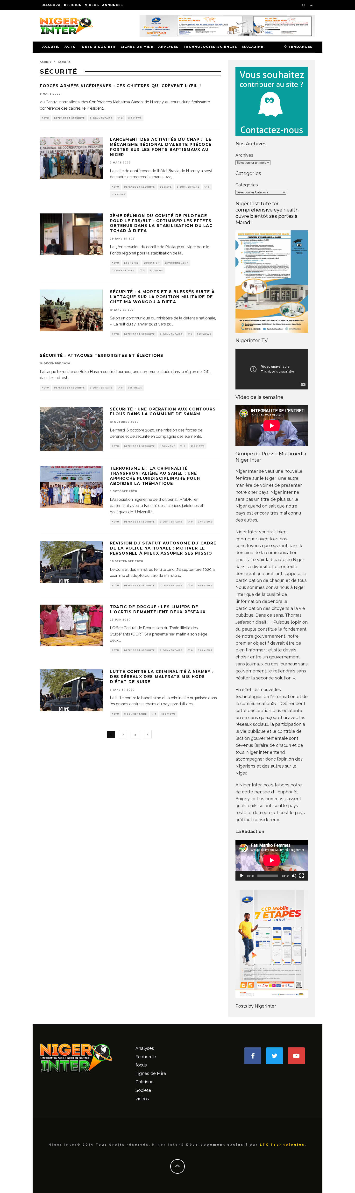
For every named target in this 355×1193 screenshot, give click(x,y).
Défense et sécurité (69, 118)
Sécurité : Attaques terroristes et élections (101, 355)
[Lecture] (241, 875)
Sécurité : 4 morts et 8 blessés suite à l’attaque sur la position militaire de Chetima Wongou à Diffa (162, 296)
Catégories (246, 184)
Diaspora (51, 5)
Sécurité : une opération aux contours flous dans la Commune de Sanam (163, 411)
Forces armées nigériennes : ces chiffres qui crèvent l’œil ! (120, 86)
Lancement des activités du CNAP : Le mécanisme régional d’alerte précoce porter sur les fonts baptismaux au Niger (161, 147)
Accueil (51, 47)
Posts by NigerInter (255, 1006)
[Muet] (293, 875)
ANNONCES (112, 5)
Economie (131, 263)
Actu (70, 47)
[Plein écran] (301, 875)
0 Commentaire (101, 118)
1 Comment (167, 446)
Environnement (176, 263)
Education (152, 263)
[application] (271, 860)
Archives (244, 155)
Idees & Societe (98, 47)
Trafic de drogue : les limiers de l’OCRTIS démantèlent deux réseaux (158, 609)
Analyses (168, 47)
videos (92, 5)
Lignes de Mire (137, 47)
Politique (144, 1081)
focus (141, 1064)
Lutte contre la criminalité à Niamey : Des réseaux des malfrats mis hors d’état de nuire (162, 676)
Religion (73, 5)
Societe (166, 187)
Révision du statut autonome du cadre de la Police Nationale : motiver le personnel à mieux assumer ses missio (163, 548)
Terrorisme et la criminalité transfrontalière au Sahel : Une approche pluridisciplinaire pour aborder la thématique (155, 476)
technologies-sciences (210, 47)
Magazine (252, 47)
